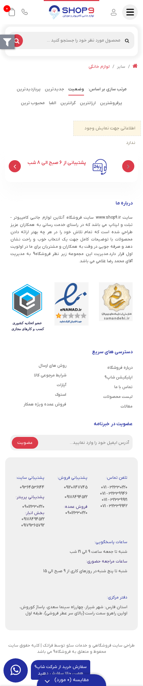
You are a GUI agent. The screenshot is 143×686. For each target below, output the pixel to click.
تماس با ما (123, 387)
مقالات (126, 406)
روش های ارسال (52, 365)
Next (15, 166)
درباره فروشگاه (120, 368)
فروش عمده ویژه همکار (45, 404)
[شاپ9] (71, 12)
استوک (60, 394)
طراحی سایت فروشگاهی (113, 645)
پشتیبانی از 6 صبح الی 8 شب (56, 162)
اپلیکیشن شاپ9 (118, 377)
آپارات (61, 385)
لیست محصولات (118, 397)
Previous (128, 166)
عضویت (25, 443)
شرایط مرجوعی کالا (50, 375)
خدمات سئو (76, 645)
